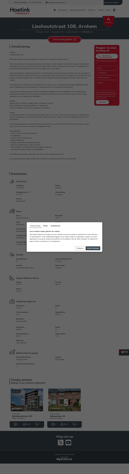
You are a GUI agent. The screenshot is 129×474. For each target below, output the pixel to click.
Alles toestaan (93, 248)
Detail (45, 226)
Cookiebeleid (55, 226)
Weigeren (80, 248)
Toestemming (35, 226)
